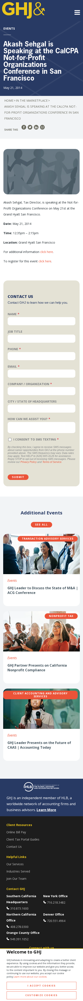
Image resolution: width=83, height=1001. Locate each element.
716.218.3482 (56, 902)
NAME (12, 314)
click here (46, 252)
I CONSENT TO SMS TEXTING (34, 439)
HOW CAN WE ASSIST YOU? (27, 419)
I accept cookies (41, 985)
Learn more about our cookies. (30, 976)
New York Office (55, 896)
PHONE (13, 349)
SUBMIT (18, 477)
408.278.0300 (19, 927)
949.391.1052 (19, 939)
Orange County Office (23, 933)
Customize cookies (41, 995)
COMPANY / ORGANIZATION (28, 384)
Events (12, 580)
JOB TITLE (15, 331)
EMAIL (12, 366)
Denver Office (53, 914)
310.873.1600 (19, 908)
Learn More (46, 809)
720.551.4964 (56, 921)
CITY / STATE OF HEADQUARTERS (32, 401)
